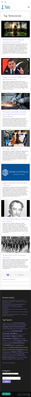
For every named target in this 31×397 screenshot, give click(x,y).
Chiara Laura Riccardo (9, 325)
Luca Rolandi (13, 343)
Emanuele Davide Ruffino (12, 332)
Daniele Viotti (12, 328)
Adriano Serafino (10, 323)
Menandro (14, 347)
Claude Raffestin (21, 325)
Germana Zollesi (10, 338)
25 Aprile (4, 323)
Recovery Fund (12, 354)
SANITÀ (24, 355)
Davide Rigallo (19, 328)
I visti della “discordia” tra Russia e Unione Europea (15, 311)
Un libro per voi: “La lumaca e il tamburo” (12, 306)
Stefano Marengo (8, 357)
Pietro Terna (17, 352)
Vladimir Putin (20, 359)
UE (13, 359)
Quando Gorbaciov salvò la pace (10, 300)
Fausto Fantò (23, 334)
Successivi (20, 275)
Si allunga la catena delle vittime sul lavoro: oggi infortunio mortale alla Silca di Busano (14, 114)
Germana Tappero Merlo (12, 336)
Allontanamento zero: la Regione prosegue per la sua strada (13, 41)
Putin (6, 354)
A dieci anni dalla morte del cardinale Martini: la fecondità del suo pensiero (14, 305)
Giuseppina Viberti (21, 341)
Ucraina (9, 359)
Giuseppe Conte (10, 340)
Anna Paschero (19, 323)
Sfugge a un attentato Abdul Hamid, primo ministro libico (14, 78)
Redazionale (21, 354)
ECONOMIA (9, 331)
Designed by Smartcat (23, 394)
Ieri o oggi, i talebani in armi (11, 149)
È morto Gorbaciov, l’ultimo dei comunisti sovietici (14, 309)
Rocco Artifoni (18, 355)
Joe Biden (5, 343)
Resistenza (10, 355)
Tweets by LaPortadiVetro (8, 279)
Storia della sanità (19, 357)
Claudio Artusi (7, 327)
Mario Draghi (16, 345)
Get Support (6, 394)
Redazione (5, 355)
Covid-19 (5, 328)
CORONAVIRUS (19, 327)
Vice (15, 359)
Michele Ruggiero (16, 350)
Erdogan (19, 334)
